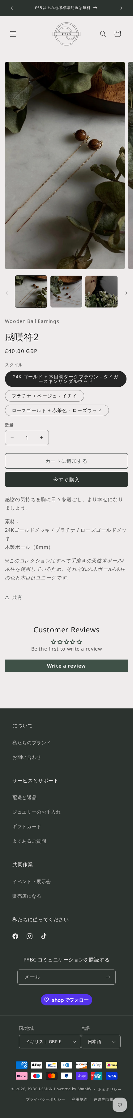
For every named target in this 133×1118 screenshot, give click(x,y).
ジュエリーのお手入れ (36, 812)
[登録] (108, 977)
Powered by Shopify (73, 1089)
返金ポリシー (110, 1089)
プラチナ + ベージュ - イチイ (44, 396)
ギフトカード (26, 826)
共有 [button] (17, 597)
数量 (9, 425)
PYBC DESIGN (40, 1089)
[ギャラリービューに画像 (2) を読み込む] (66, 291)
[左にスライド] (7, 293)
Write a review (66, 665)
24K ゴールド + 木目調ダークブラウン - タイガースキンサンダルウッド (65, 378)
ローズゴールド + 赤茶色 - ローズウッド (57, 410)
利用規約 (80, 1099)
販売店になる (26, 896)
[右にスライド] (126, 293)
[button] (13, 34)
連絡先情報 (104, 1099)
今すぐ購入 (66, 479)
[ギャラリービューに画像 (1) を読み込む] (31, 291)
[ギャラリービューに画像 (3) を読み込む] (101, 291)
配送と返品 (24, 797)
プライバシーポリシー (45, 1099)
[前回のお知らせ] (12, 8)
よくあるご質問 (29, 841)
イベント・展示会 (31, 881)
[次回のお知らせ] (121, 8)
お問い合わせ (26, 757)
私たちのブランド (31, 742)
